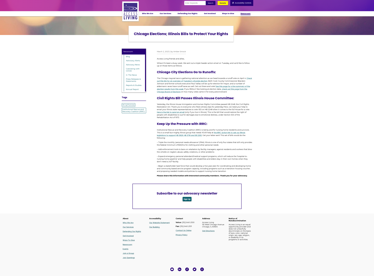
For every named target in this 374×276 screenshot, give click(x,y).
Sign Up (187, 199)
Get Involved (210, 13)
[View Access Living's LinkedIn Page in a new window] (179, 269)
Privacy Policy (181, 235)
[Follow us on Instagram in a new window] (202, 269)
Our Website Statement (159, 222)
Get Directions (208, 231)
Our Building (154, 227)
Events (125, 249)
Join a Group (128, 253)
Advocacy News (133, 65)
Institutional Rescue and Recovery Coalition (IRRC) (133, 110)
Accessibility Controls (243, 3)
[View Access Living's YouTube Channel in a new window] (172, 269)
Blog (128, 56)
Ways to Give (228, 13)
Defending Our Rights (187, 13)
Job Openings (129, 257)
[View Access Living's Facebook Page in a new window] (187, 269)
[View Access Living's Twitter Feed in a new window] (194, 269)
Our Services (165, 13)
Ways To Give (129, 240)
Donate (223, 3)
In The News (131, 75)
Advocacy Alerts (133, 61)
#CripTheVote (128, 105)
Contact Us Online (183, 230)
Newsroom (246, 13)
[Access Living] (130, 19)
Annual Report (132, 89)
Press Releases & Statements (133, 80)
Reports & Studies (134, 85)
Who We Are (147, 13)
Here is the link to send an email (170, 112)
